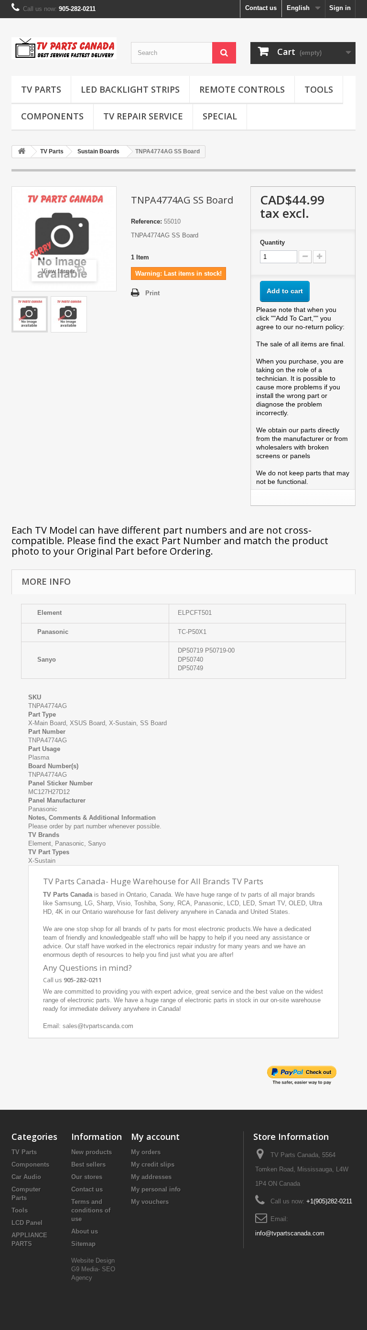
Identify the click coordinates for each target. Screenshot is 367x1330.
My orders (146, 1152)
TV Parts (41, 89)
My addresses (151, 1176)
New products (91, 1152)
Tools (318, 89)
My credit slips (152, 1164)
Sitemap (83, 1243)
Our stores (86, 1176)
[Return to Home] (21, 152)
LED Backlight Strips (130, 89)
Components (52, 116)
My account (155, 1136)
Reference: (146, 221)
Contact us (261, 7)
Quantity (272, 242)
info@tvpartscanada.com (289, 1233)
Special (220, 116)
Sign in (340, 7)
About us (84, 1231)
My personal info (156, 1189)
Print (152, 293)
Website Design (93, 1260)
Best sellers (88, 1164)
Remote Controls (242, 89)
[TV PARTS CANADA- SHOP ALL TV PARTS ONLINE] (64, 48)
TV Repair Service (143, 116)
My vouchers (150, 1201)
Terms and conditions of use (90, 1210)
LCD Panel (27, 1222)
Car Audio (26, 1176)
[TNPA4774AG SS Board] (29, 314)
